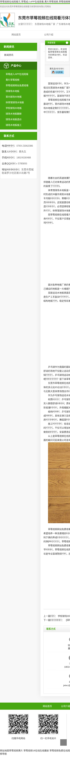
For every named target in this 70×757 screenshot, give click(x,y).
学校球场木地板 (14, 108)
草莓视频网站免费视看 (17, 85)
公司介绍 (48, 34)
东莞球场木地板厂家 (58, 87)
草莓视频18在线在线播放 (36, 750)
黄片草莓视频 (12, 79)
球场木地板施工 (14, 125)
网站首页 (16, 34)
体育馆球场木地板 (15, 102)
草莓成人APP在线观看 (17, 74)
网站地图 (4, 750)
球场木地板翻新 (14, 113)
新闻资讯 (8, 55)
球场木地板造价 (14, 119)
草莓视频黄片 (16, 750)
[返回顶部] (63, 742)
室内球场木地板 (14, 96)
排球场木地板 (12, 91)
